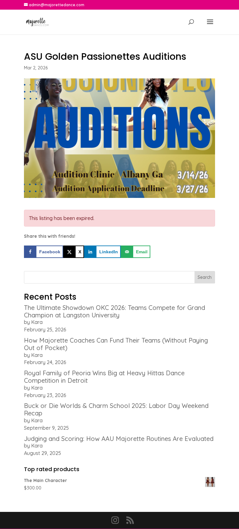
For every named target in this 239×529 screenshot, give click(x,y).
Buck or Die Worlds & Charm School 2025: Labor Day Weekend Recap (116, 409)
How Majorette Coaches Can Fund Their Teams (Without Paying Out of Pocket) (116, 344)
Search (205, 277)
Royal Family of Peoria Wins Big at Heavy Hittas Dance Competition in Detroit (104, 376)
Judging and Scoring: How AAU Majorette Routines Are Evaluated (118, 438)
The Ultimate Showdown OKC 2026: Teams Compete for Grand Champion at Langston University (114, 311)
